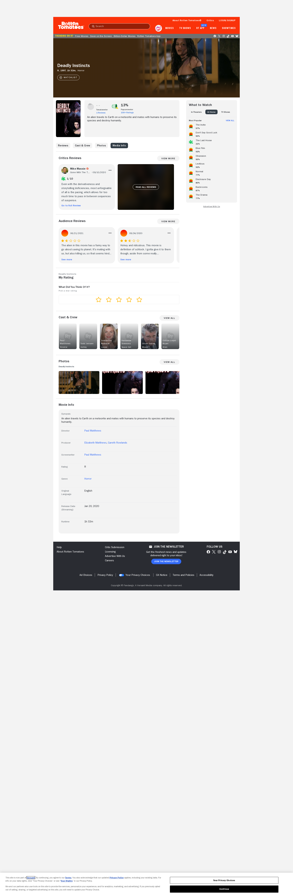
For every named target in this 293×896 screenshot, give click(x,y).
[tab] (196, 111)
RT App (200, 28)
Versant (31, 878)
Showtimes (229, 28)
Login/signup (227, 20)
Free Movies (81, 36)
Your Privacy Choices (137, 575)
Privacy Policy (117, 878)
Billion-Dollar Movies (124, 36)
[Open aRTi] (158, 28)
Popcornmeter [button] (127, 109)
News (213, 28)
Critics (210, 20)
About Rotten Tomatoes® (187, 20)
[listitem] (211, 126)
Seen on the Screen (101, 36)
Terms (68, 878)
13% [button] (125, 105)
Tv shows (185, 28)
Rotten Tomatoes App (149, 36)
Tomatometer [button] (102, 110)
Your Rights (67, 881)
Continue (224, 889)
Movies (169, 28)
